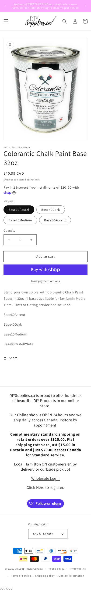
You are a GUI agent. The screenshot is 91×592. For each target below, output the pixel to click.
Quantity (9, 231)
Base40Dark (50, 210)
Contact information (71, 575)
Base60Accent (55, 220)
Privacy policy (77, 568)
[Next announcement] (86, 6)
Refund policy (56, 568)
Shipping (8, 179)
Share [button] (13, 358)
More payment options (45, 281)
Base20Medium (20, 220)
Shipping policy (45, 575)
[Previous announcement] (5, 6)
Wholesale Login (45, 478)
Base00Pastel (18, 210)
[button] (6, 21)
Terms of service (21, 575)
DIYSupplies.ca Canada (28, 568)
